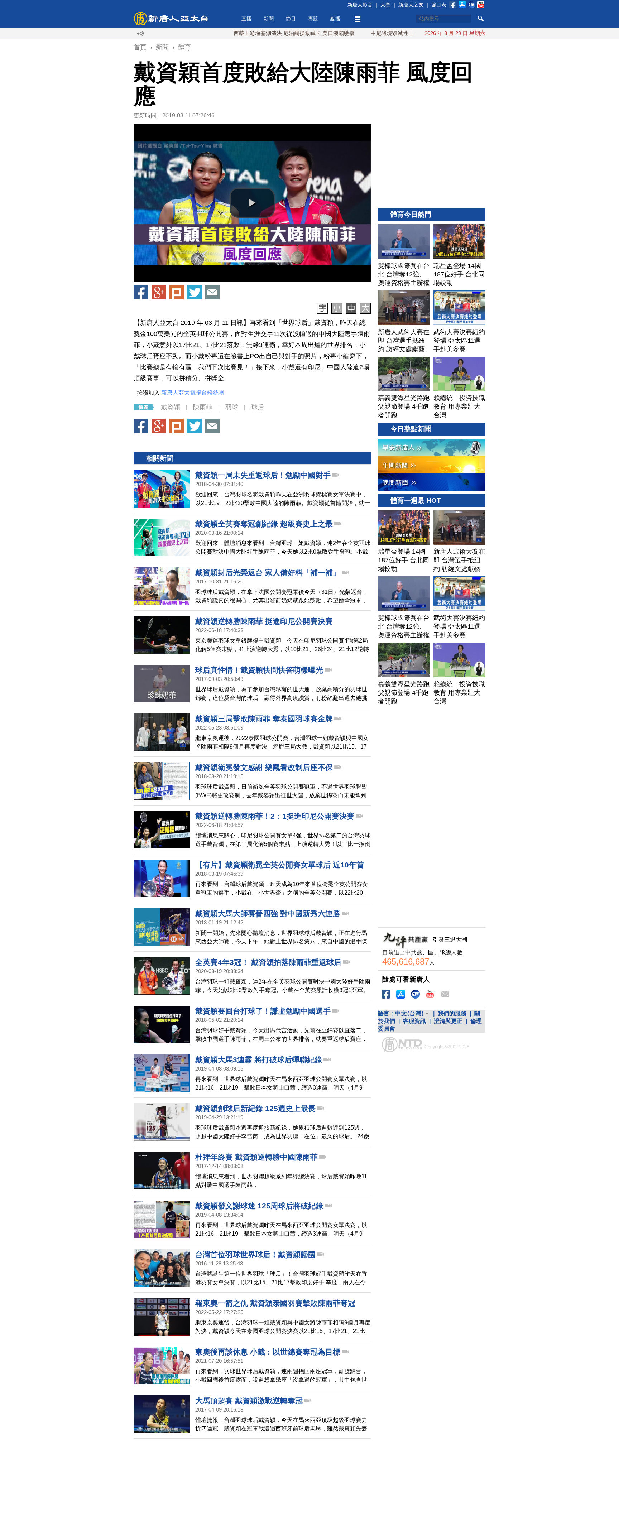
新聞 (269, 18)
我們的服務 (452, 1013)
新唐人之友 (410, 5)
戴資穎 (170, 407)
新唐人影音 (360, 5)
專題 (313, 18)
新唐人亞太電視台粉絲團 (192, 393)
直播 (246, 18)
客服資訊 (414, 1021)
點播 (335, 18)
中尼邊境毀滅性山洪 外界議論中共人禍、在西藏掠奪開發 (401, 33)
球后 (257, 407)
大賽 (385, 5)
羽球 (231, 407)
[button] (252, 203)
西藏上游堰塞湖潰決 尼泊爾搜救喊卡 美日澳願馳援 (256, 33)
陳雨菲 (202, 407)
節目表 (438, 5)
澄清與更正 (448, 1021)
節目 (291, 18)
